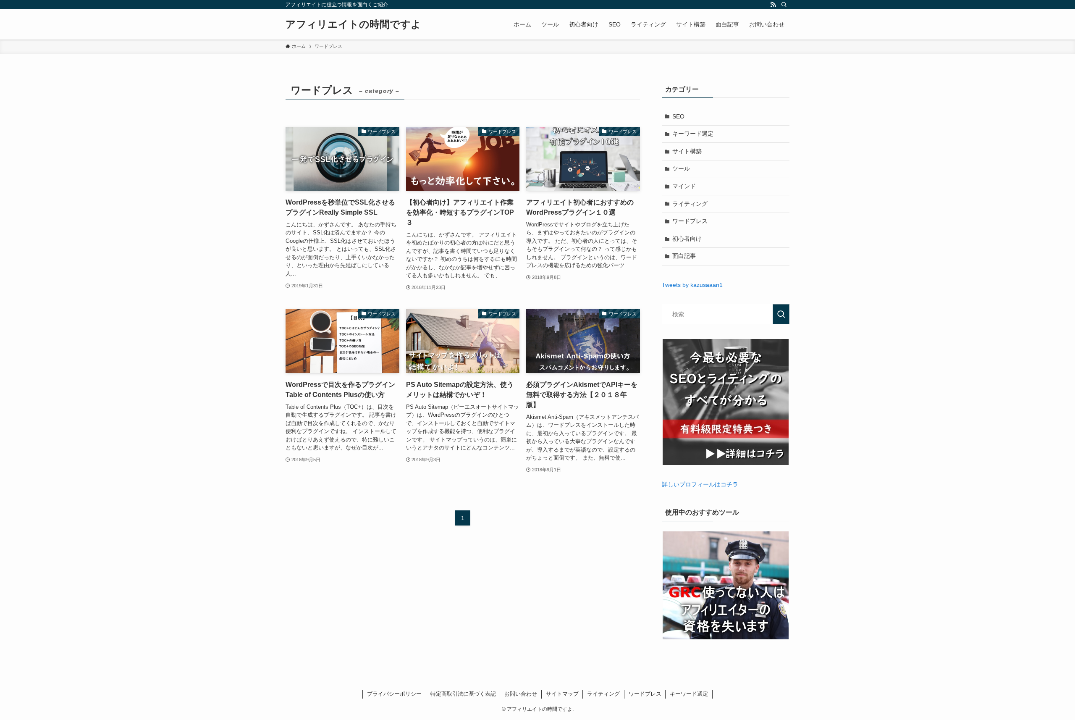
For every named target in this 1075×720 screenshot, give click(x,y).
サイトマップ (562, 694)
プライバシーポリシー (394, 694)
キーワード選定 (692, 133)
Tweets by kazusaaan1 (692, 284)
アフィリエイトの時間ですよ (353, 24)
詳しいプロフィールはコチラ (700, 484)
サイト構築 (687, 151)
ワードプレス (690, 221)
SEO (678, 116)
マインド (684, 186)
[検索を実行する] (781, 314)
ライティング (690, 203)
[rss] (773, 4)
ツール (681, 168)
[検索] (784, 4)
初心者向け (687, 238)
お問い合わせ (520, 694)
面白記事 (684, 255)
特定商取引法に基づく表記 (463, 694)
